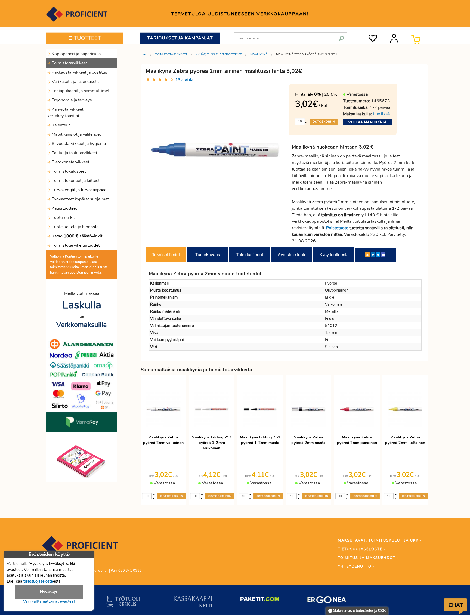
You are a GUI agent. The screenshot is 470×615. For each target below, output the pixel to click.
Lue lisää (381, 114)
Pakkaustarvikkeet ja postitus (79, 72)
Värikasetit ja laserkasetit (75, 82)
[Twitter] (378, 254)
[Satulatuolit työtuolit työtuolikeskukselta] (123, 602)
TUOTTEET (86, 38)
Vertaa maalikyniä (367, 122)
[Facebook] (383, 254)
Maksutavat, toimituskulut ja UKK (359, 611)
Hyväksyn (49, 592)
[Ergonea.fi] (326, 600)
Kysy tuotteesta (334, 254)
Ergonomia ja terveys (71, 100)
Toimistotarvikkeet (69, 63)
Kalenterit (60, 125)
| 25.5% (323, 94)
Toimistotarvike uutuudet (75, 245)
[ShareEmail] (367, 254)
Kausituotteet (64, 208)
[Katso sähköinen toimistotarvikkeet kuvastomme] (81, 461)
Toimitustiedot (249, 254)
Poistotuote (337, 228)
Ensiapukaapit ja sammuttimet (80, 91)
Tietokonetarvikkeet (70, 162)
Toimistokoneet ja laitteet (75, 181)
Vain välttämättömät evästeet (49, 601)
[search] (341, 36)
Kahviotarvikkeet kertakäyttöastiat (65, 112)
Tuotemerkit (63, 218)
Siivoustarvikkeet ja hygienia (78, 144)
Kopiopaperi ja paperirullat (76, 54)
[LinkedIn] (373, 254)
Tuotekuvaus (207, 254)
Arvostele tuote (292, 254)
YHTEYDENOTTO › (356, 566)
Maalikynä (259, 54)
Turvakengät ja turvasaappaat (79, 190)
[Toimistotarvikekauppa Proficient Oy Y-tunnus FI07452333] (80, 548)
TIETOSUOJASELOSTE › (361, 549)
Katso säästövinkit (77, 236)
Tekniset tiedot (166, 254)
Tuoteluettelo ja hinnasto (75, 227)
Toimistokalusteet (68, 171)
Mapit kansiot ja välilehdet (76, 134)
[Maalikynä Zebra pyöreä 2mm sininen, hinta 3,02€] (215, 149)
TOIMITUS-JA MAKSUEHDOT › (368, 557)
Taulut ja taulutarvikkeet (74, 153)
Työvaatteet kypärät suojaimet (80, 199)
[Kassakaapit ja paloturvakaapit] (192, 602)
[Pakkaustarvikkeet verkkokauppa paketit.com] (259, 600)
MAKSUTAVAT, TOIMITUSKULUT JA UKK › (379, 540)
